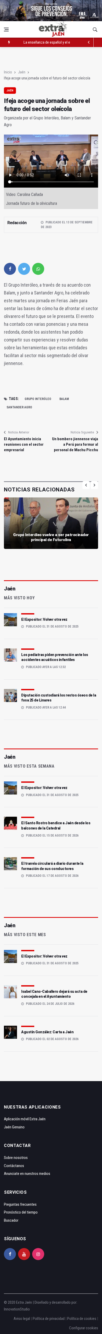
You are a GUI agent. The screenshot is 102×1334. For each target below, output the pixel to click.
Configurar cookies (83, 1328)
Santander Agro (19, 407)
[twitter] (24, 269)
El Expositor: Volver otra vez (44, 619)
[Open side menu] (6, 29)
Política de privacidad (49, 1318)
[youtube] (24, 1254)
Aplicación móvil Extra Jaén (25, 1119)
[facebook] (10, 269)
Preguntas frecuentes (20, 1204)
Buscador (11, 1220)
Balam (64, 399)
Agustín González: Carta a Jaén (47, 1032)
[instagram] (38, 1254)
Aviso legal (22, 1318)
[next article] (89, 42)
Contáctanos (14, 1165)
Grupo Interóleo (38, 399)
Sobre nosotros (16, 1157)
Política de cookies (81, 1318)
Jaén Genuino (14, 1127)
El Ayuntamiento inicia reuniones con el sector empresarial (24, 444)
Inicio (8, 72)
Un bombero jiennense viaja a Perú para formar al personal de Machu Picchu (75, 444)
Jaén (21, 72)
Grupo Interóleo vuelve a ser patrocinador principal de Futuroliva (51, 537)
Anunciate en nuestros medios (27, 1173)
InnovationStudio (17, 1309)
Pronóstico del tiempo (21, 1212)
